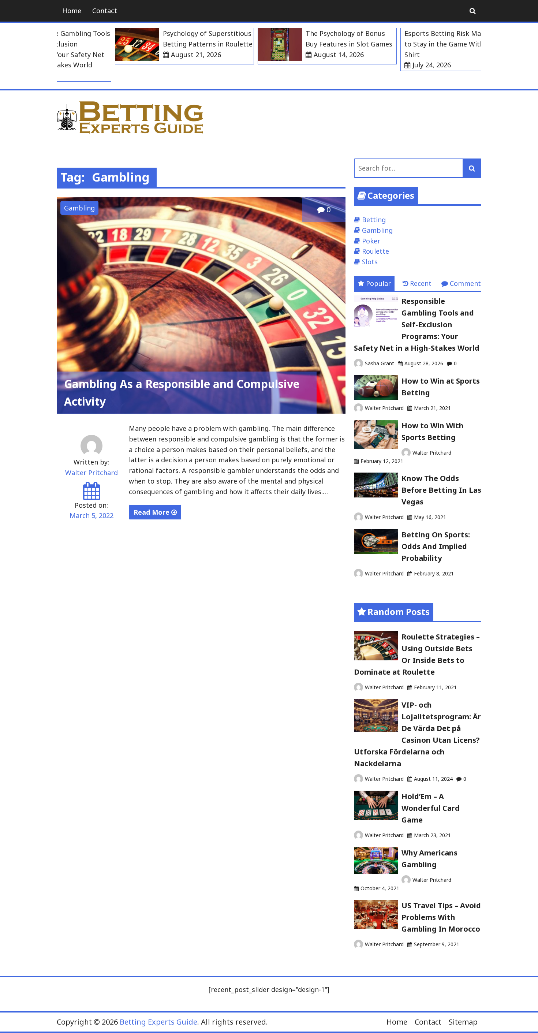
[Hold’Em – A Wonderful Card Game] (376, 817)
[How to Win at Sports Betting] (376, 397)
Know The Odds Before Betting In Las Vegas (441, 490)
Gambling (79, 208)
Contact (104, 10)
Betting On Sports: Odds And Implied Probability (435, 546)
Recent (420, 283)
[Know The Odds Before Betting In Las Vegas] (376, 495)
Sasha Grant (379, 363)
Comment (465, 283)
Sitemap (463, 1022)
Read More (152, 512)
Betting (374, 219)
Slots (370, 261)
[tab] (374, 283)
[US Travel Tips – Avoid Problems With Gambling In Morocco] (376, 926)
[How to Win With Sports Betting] (376, 446)
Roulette (375, 251)
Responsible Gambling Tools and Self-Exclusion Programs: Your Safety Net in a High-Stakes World (416, 324)
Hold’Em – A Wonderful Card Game (430, 808)
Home (71, 10)
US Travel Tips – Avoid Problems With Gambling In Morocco (441, 917)
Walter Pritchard (91, 472)
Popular (378, 283)
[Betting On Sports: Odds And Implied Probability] (376, 551)
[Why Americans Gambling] (376, 871)
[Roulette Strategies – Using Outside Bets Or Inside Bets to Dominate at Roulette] (376, 657)
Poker (371, 240)
